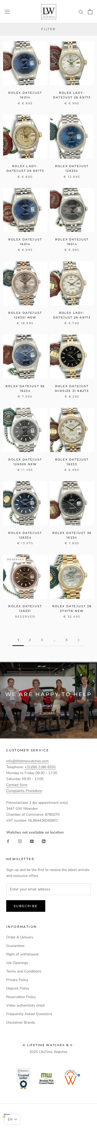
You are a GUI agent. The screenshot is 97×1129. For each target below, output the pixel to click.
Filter (48, 29)
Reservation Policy (21, 996)
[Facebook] (8, 841)
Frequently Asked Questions (29, 1013)
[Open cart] (90, 11)
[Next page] (79, 640)
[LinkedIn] (44, 841)
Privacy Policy (17, 979)
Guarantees (15, 945)
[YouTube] (32, 841)
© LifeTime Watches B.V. (48, 1045)
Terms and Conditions (23, 971)
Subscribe (26, 906)
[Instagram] (20, 841)
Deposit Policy (17, 988)
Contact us (48, 705)
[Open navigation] (7, 11)
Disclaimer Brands (20, 1022)
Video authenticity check (25, 1005)
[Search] (81, 12)
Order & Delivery (19, 937)
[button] (12, 1119)
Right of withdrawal (22, 954)
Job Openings (17, 962)
